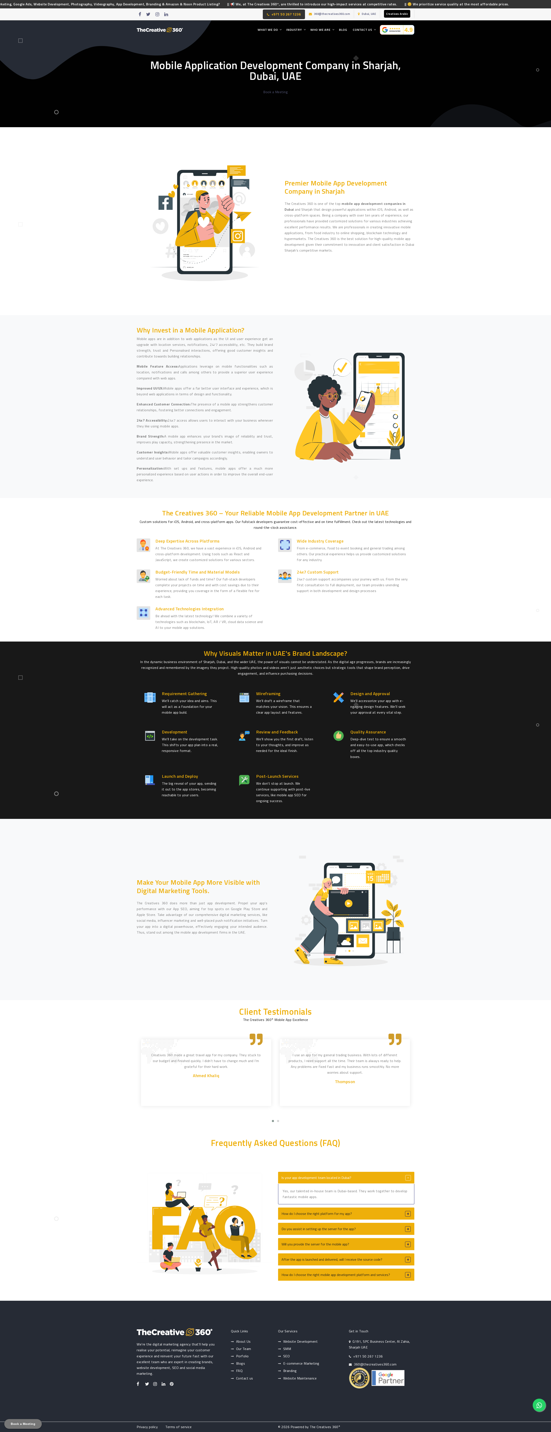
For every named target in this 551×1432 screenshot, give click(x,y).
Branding (290, 1370)
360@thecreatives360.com (332, 14)
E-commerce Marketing (301, 1363)
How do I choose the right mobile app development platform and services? (336, 1274)
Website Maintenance (300, 1378)
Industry (294, 29)
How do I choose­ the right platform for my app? (317, 1213)
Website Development (300, 1341)
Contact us (244, 1378)
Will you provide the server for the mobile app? (315, 1244)
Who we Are (320, 29)
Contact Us (362, 29)
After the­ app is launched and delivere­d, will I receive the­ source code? (332, 1259)
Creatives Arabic (397, 14)
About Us (243, 1341)
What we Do (268, 29)
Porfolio (242, 1356)
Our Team (243, 1348)
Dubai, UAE (369, 14)
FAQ (239, 1370)
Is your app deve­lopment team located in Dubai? (316, 1177)
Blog (343, 29)
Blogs (240, 1363)
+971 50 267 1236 (286, 14)
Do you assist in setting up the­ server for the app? (319, 1228)
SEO (286, 1356)
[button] (273, 1121)
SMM (287, 1348)
